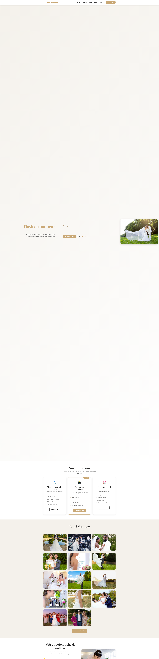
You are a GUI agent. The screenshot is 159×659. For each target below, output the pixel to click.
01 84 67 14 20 (110, 2)
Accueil (78, 2)
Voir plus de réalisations (79, 631)
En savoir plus (54, 509)
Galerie (90, 2)
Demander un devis (69, 236)
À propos (96, 2)
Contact (102, 2)
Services (84, 2)
